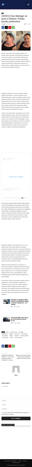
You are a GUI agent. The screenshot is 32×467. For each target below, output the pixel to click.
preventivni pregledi (24, 335)
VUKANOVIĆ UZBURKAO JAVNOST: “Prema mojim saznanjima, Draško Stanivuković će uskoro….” (7, 358)
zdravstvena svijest (18, 337)
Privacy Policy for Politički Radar (10, 461)
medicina (11, 335)
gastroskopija (4, 333)
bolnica (7, 332)
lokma (4, 24)
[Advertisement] (13, 80)
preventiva (17, 335)
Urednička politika (16, 462)
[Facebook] (2, 27)
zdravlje (11, 337)
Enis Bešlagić (21, 332)
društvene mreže (13, 332)
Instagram (11, 333)
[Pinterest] (9, 27)
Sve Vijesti (25, 461)
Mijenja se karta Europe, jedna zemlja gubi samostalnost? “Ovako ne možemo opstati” (23, 357)
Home (2, 11)
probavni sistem (5, 337)
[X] (6, 27)
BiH (6, 11)
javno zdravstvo (24, 333)
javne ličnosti (17, 333)
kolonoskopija (5, 335)
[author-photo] (16, 373)
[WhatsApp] (13, 27)
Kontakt (19, 461)
